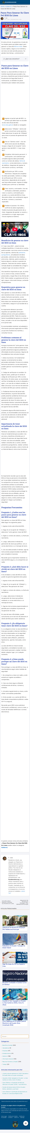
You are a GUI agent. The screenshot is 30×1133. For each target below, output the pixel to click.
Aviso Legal (4, 1116)
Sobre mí (16, 1117)
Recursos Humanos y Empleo (10, 1061)
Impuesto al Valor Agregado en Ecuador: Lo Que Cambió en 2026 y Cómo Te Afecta (15, 1078)
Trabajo (4, 1064)
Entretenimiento (6, 1053)
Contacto (10, 1117)
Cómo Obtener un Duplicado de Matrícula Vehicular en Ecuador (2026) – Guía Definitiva (14, 1083)
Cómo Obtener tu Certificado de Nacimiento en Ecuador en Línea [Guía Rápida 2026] (14, 1092)
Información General (7, 1058)
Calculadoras (5, 1048)
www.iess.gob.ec (7, 125)
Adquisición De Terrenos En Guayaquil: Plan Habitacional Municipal (22, 902)
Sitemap (22, 1117)
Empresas (5, 1050)
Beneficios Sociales (7, 1045)
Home (2, 6)
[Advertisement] (15, 100)
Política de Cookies (13, 1116)
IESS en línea (18, 46)
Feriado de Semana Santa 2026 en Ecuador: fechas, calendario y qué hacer (14, 1088)
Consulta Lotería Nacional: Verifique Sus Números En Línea (8, 902)
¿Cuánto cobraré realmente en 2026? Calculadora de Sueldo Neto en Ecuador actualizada (15, 1074)
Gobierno (9, 6)
